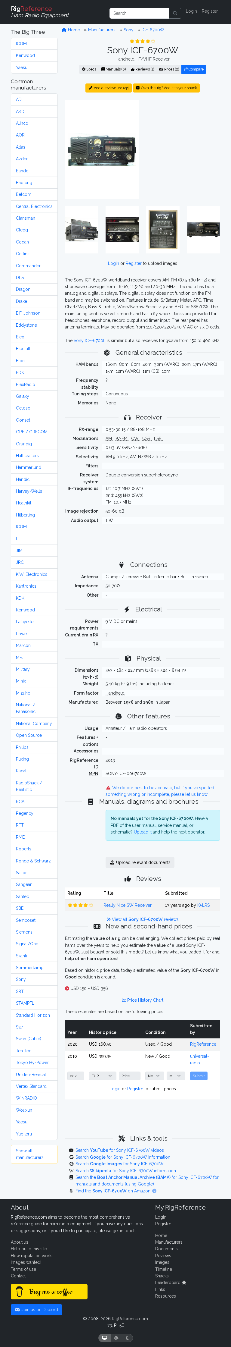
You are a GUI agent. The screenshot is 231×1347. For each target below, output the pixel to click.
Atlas (20, 147)
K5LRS (203, 905)
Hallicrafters (27, 455)
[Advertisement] (183, 137)
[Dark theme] (127, 1338)
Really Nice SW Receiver (127, 905)
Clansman (25, 218)
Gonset (23, 420)
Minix (21, 681)
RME (20, 837)
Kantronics (26, 586)
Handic (22, 479)
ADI (19, 99)
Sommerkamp (30, 967)
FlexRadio (25, 384)
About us (19, 1242)
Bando (22, 170)
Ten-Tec (23, 1050)
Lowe (21, 633)
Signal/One (27, 943)
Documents (166, 1248)
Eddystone (26, 325)
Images (162, 1262)
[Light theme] (116, 1338)
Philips (22, 747)
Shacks (162, 1275)
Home (73, 29)
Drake (21, 301)
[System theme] (105, 1338)
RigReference (203, 1044)
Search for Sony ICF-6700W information (122, 1157)
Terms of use (23, 1269)
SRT (20, 991)
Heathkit (23, 503)
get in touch (124, 1230)
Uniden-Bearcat (31, 1074)
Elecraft (23, 348)
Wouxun (24, 1110)
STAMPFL (25, 1003)
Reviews (163, 1255)
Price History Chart (144, 1000)
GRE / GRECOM (32, 431)
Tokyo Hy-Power (32, 1062)
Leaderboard (168, 1282)
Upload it (143, 832)
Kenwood (25, 55)
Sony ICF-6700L (90, 340)
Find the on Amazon (113, 1190)
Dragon (23, 289)
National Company (34, 723)
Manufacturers (102, 29)
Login (191, 11)
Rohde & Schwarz (33, 861)
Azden (22, 158)
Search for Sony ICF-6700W (119, 1163)
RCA (20, 801)
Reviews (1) (144, 69)
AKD (20, 111)
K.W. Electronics (31, 574)
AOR (20, 135)
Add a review (111, 88)
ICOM (21, 43)
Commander (28, 265)
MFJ (19, 657)
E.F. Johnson (28, 313)
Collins (22, 253)
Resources (165, 1296)
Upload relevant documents (143, 862)
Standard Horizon (33, 1015)
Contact (18, 1275)
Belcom (23, 194)
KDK (20, 598)
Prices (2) (171, 69)
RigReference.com (130, 1318)
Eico (20, 336)
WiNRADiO (26, 1098)
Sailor (21, 872)
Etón (20, 360)
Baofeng (24, 182)
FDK (20, 372)
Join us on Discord (39, 1309)
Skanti (21, 955)
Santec (22, 896)
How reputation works (32, 1255)
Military (23, 669)
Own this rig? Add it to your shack (168, 88)
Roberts (23, 848)
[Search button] (175, 13)
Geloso (23, 408)
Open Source (29, 735)
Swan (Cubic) (28, 1038)
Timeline (163, 1269)
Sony (21, 979)
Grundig (24, 443)
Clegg (22, 230)
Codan (22, 242)
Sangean (24, 884)
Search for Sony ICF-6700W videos (119, 1150)
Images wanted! (26, 1262)
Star (19, 1027)
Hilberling (25, 515)
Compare (196, 69)
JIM (19, 550)
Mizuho (23, 693)
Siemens (24, 932)
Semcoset (25, 920)
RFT (20, 825)
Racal (21, 770)
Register (210, 11)
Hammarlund (28, 467)
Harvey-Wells (29, 491)
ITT (19, 538)
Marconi (24, 645)
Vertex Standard (31, 1086)
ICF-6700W (153, 29)
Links (160, 1289)
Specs (90, 69)
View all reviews (145, 919)
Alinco (22, 123)
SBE (19, 908)
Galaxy (22, 396)
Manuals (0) (115, 69)
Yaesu (21, 67)
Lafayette (24, 621)
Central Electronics (34, 206)
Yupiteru (24, 1134)
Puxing (22, 759)
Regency (24, 813)
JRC (20, 562)
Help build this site (29, 1248)
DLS (20, 277)
